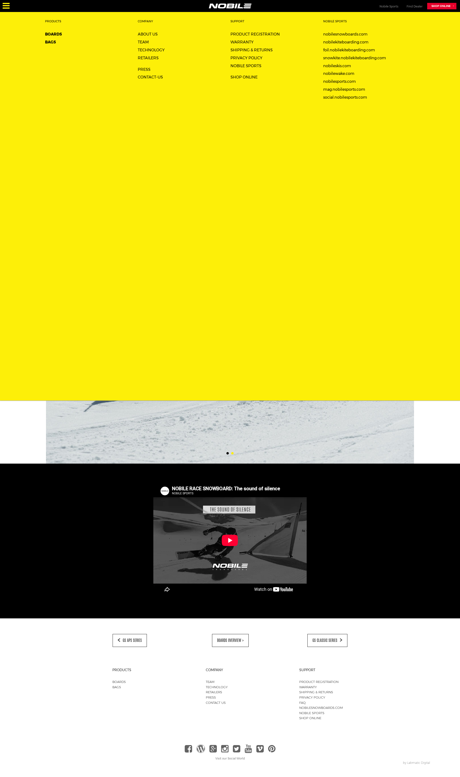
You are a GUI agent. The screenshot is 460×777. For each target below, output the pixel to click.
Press (144, 69)
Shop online (310, 718)
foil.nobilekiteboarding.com (349, 50)
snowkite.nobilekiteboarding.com (354, 58)
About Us (148, 34)
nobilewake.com (338, 73)
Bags (50, 42)
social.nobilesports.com (345, 97)
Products (53, 21)
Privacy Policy (246, 58)
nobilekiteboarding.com (345, 42)
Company (145, 21)
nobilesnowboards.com (345, 34)
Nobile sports (245, 66)
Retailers (148, 58)
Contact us (216, 703)
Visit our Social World (230, 758)
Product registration (255, 34)
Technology (151, 50)
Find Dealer (415, 6)
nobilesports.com (339, 81)
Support (237, 21)
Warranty (241, 42)
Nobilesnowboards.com (321, 708)
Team (143, 42)
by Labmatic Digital (416, 763)
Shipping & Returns (251, 50)
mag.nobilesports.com (344, 89)
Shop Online (244, 77)
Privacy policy (312, 697)
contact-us (150, 77)
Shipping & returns (316, 692)
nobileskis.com (337, 66)
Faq (302, 703)
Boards (53, 34)
